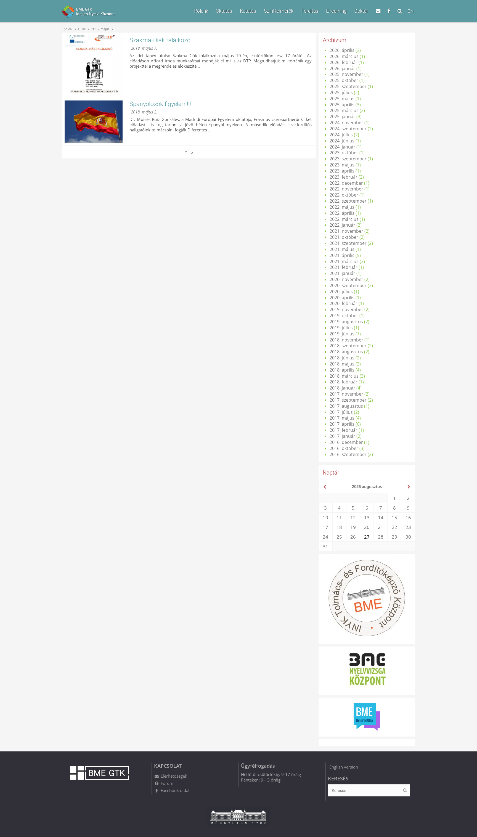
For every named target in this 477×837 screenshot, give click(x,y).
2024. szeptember (348, 129)
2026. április (342, 50)
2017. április (342, 424)
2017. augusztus (346, 406)
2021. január (342, 273)
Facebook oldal (175, 790)
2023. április (342, 171)
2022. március (344, 219)
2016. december (346, 442)
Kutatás (248, 11)
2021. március (344, 261)
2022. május (342, 207)
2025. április (342, 105)
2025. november (346, 74)
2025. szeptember (348, 86)
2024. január (342, 147)
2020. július (341, 291)
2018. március (344, 376)
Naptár (331, 472)
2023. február (343, 177)
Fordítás (309, 11)
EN (410, 11)
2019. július (341, 328)
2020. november (346, 279)
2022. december (346, 183)
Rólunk (201, 11)
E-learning (336, 11)
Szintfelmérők (278, 11)
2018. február (343, 382)
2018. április (342, 370)
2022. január (342, 225)
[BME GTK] (99, 12)
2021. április (342, 255)
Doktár (361, 11)
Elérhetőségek (174, 776)
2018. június (342, 358)
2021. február (343, 267)
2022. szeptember (348, 201)
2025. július (341, 92)
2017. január (342, 436)
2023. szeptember (348, 159)
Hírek (82, 29)
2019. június (342, 334)
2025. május (342, 99)
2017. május (342, 418)
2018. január (342, 388)
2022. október (344, 195)
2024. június (342, 141)
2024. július (341, 135)
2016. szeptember (348, 454)
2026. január (342, 68)
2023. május (342, 165)
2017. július (341, 412)
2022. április (342, 213)
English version (343, 767)
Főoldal (67, 29)
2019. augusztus (346, 322)
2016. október (344, 448)
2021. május (342, 249)
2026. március (344, 56)
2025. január (342, 116)
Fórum (167, 783)
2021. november (346, 231)
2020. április (342, 298)
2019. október (344, 315)
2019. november (346, 309)
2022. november (346, 189)
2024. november (346, 123)
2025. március (344, 110)
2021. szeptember (348, 243)
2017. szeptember (348, 400)
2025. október (344, 80)
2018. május (342, 364)
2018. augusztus (346, 352)
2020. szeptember (348, 285)
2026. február (343, 62)
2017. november (346, 394)
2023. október (344, 153)
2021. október (344, 237)
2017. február (343, 430)
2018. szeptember (348, 346)
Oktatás (224, 11)
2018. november (346, 340)
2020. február (343, 303)
